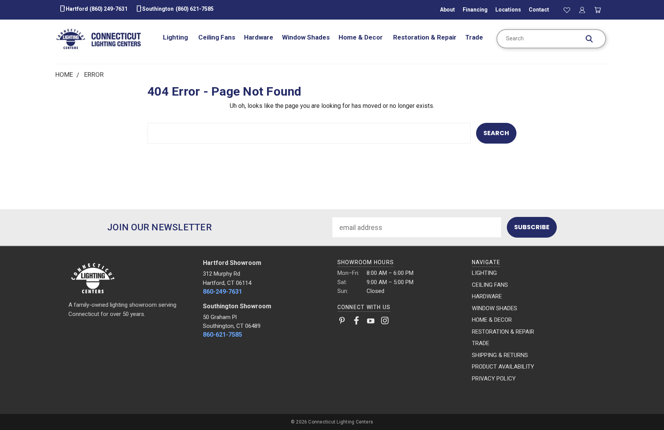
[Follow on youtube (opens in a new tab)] (370, 322)
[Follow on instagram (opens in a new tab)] (385, 322)
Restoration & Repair (424, 37)
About (447, 10)
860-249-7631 (222, 291)
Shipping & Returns (500, 355)
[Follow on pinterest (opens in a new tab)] (342, 322)
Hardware (258, 37)
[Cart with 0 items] (598, 10)
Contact (539, 10)
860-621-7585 (222, 334)
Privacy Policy (494, 378)
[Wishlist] (566, 10)
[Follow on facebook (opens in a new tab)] (356, 322)
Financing (475, 10)
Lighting (176, 37)
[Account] (582, 10)
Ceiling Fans (216, 37)
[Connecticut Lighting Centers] (130, 277)
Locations (508, 10)
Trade (474, 37)
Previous (641, 406)
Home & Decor (361, 37)
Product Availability (503, 366)
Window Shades (306, 37)
